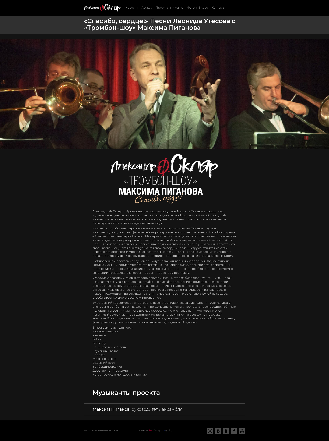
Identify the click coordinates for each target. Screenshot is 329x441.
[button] (164, 409)
